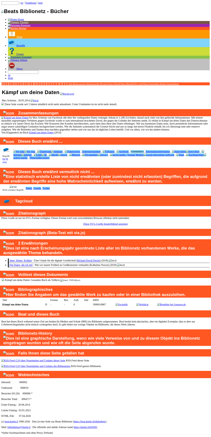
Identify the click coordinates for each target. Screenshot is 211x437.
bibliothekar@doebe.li (18, 427)
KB (3, 159)
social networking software (160, 154)
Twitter (46, 188)
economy (45, 157)
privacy (104, 154)
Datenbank (45, 151)
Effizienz (110, 151)
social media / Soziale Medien (128, 154)
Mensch (76, 154)
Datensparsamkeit (91, 151)
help (40, 2)
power (64, 154)
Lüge (39, 154)
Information (152, 151)
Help (10, 78)
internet (28, 154)
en (22, 2)
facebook (124, 151)
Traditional (30, 2)
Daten (29, 188)
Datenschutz (73, 151)
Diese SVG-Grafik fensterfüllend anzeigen (105, 224)
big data (20, 151)
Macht (54, 154)
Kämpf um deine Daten (41, 132)
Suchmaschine (196, 154)
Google (37, 188)
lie (45, 154)
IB (7, 159)
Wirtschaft (35, 157)
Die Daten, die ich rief (20, 265)
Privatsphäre (91, 154)
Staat (181, 154)
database (58, 151)
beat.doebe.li (11, 421)
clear (4, 162)
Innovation (180, 151)
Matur (128, 84)
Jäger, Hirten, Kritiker (20, 260)
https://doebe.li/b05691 (85, 427)
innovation (193, 151)
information (164, 151)
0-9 (3, 83)
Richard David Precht (88, 260)
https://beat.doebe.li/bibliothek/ (90, 421)
